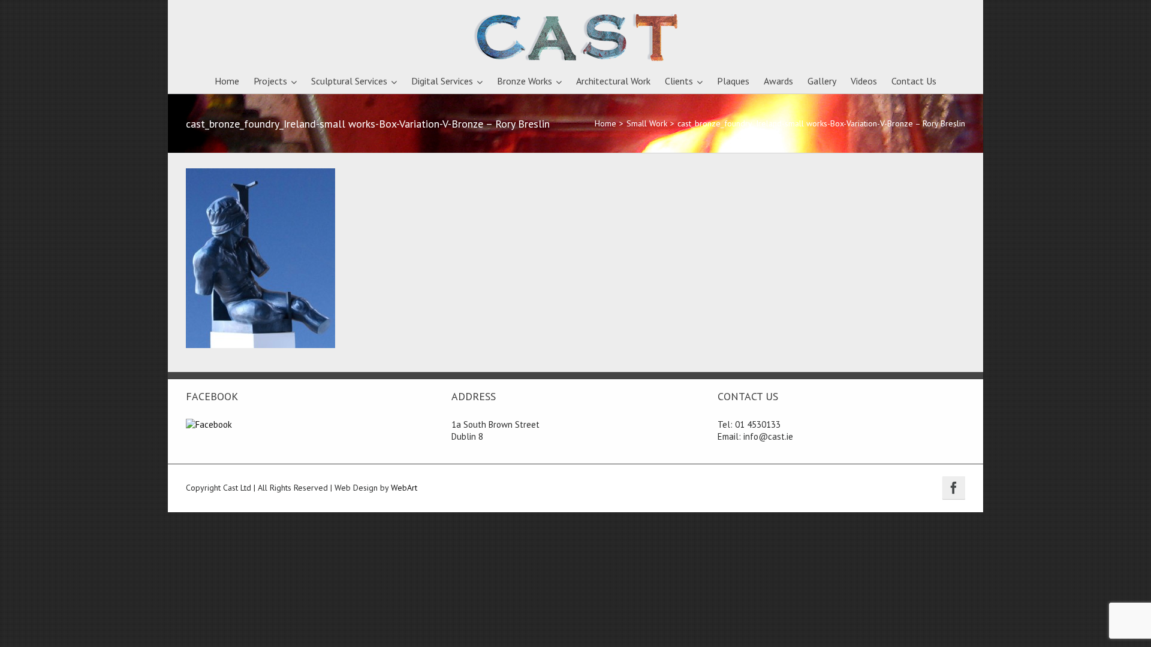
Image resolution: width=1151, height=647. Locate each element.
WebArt (404, 487)
